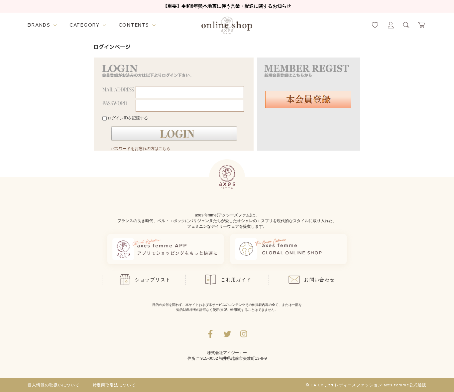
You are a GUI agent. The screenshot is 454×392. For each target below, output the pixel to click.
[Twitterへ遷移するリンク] (227, 333)
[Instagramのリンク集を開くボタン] (243, 333)
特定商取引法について (114, 385)
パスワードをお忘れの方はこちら (140, 148)
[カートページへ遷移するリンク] (421, 25)
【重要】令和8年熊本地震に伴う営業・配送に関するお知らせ (227, 6)
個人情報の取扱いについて (53, 385)
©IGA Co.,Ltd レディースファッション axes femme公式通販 (365, 385)
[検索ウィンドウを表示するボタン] (406, 25)
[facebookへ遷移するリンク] (210, 333)
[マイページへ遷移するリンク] (390, 25)
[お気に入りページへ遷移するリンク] (375, 25)
